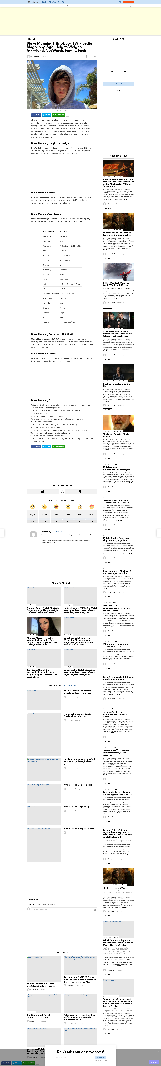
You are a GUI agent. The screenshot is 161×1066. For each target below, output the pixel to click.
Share (29, 62)
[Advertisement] (80, 21)
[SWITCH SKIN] (131, 5)
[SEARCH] (133, 5)
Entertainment (34, 5)
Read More (107, 208)
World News (62, 5)
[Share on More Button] (67, 115)
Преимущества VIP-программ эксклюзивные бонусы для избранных (116, 752)
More (125, 199)
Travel (69, 5)
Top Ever (52, 2)
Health (55, 5)
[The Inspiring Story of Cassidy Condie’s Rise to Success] (44, 734)
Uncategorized (117, 279)
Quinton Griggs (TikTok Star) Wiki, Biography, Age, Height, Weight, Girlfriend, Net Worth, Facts (43, 610)
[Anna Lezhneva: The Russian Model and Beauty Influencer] (44, 700)
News (115, 464)
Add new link (129, 2)
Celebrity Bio (31, 605)
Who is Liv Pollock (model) (76, 807)
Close (158, 1051)
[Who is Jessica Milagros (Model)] (44, 845)
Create (119, 84)
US (58, 2)
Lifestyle (42, 5)
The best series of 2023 (114, 888)
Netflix (115, 381)
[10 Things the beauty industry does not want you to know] (80, 1037)
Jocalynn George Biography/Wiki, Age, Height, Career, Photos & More (80, 762)
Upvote (43, 491)
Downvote (81, 491)
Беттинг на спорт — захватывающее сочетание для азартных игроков (116, 608)
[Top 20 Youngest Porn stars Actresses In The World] (44, 1003)
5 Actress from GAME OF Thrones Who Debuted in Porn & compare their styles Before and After (80, 979)
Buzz (28, 5)
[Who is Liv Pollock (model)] (44, 815)
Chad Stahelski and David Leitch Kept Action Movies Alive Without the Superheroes (118, 334)
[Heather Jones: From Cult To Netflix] (118, 373)
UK (63, 2)
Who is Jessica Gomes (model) (78, 785)
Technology (49, 5)
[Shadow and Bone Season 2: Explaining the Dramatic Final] (118, 222)
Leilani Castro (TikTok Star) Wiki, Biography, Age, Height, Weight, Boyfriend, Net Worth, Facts (79, 672)
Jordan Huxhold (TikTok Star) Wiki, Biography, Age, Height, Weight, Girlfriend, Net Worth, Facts (80, 610)
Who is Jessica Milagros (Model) (79, 829)
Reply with (95, 910)
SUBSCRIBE (100, 1057)
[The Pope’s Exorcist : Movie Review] (118, 423)
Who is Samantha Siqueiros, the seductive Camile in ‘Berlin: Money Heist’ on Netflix (118, 942)
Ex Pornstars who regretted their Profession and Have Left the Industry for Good (79, 1017)
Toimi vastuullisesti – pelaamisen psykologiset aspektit (115, 714)
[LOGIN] (120, 2)
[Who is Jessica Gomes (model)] (44, 793)
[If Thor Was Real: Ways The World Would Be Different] (118, 272)
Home (44, 2)
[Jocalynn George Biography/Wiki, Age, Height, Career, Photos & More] (44, 769)
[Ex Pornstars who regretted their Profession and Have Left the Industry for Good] (80, 1003)
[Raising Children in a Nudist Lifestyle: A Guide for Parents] (44, 969)
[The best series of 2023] (118, 877)
